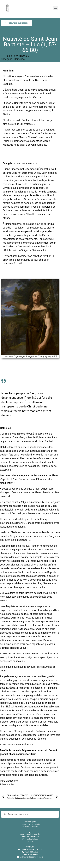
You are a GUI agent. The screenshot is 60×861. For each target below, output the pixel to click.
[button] (55, 8)
